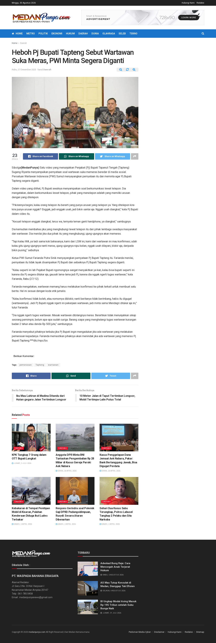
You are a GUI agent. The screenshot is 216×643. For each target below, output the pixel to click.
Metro (30, 33)
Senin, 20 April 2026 (66, 471)
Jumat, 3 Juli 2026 (22, 463)
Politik (43, 33)
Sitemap (200, 632)
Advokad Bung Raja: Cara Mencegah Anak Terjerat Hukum (115, 567)
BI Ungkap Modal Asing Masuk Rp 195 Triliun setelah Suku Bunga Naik (118, 605)
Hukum (70, 33)
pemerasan (26, 365)
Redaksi (200, 3)
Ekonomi (56, 33)
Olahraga (108, 33)
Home (19, 33)
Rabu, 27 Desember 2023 (24, 69)
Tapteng (40, 365)
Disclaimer (159, 632)
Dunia (95, 33)
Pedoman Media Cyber (140, 632)
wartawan (53, 365)
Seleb (122, 33)
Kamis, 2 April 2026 (22, 524)
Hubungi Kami (188, 3)
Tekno (133, 33)
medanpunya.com (37, 632)
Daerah (83, 33)
